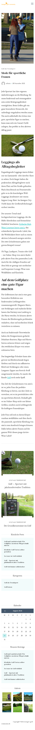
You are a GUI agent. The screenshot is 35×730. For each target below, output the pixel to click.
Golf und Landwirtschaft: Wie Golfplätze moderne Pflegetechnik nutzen (16, 543)
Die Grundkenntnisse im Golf (17, 525)
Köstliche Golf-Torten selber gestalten (14, 551)
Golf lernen (8, 587)
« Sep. (5, 611)
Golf (9, 377)
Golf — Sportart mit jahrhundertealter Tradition (17, 486)
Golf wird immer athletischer (14, 567)
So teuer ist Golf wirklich (13, 556)
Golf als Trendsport (8, 69)
